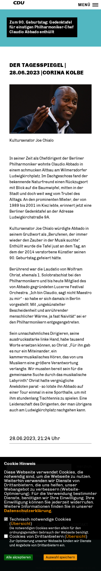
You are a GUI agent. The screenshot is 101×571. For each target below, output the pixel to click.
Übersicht (21, 523)
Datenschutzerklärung (27, 510)
